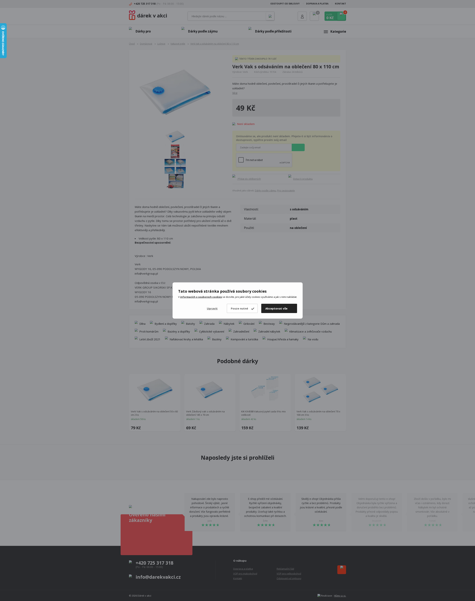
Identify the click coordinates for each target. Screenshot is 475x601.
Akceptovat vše (276, 308)
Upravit (212, 308)
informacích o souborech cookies (201, 297)
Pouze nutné (239, 308)
